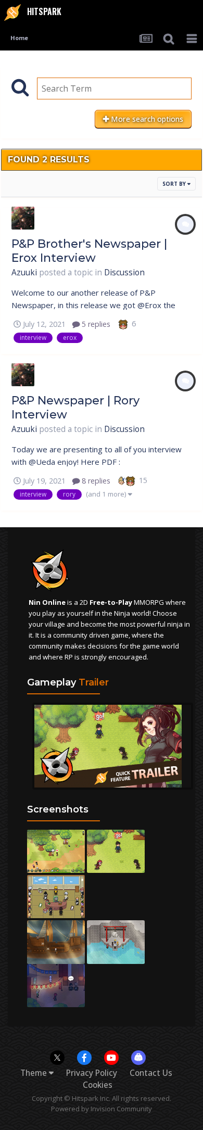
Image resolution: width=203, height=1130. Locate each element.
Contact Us (151, 1073)
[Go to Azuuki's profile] (22, 218)
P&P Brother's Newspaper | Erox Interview (89, 250)
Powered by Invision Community (101, 1108)
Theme (34, 1073)
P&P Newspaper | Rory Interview (75, 407)
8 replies (95, 481)
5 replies (95, 324)
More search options (146, 119)
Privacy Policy (91, 1073)
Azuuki (24, 272)
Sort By (174, 183)
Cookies (97, 1085)
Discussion (124, 272)
